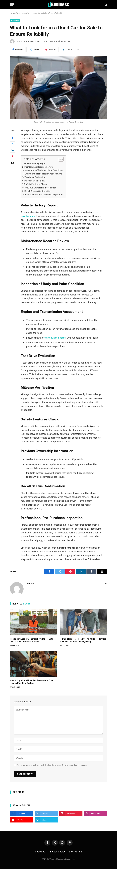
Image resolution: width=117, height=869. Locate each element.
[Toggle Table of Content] (60, 159)
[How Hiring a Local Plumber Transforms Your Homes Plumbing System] (33, 664)
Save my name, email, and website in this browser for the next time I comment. (52, 765)
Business (15, 21)
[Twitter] (12, 143)
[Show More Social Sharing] (78, 49)
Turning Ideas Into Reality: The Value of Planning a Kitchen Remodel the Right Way (83, 640)
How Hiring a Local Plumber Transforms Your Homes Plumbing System (31, 681)
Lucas (21, 41)
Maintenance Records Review (38, 167)
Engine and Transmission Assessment (43, 173)
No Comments (51, 41)
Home (12, 13)
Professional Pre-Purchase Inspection (44, 194)
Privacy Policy (57, 852)
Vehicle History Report (35, 163)
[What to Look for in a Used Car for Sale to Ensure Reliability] (58, 87)
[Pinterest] (12, 156)
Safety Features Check (35, 184)
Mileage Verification (34, 180)
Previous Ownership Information (40, 187)
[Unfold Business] (58, 4)
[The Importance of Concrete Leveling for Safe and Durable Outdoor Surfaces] (33, 622)
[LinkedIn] (12, 150)
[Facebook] (12, 137)
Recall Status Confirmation (37, 191)
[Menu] (12, 4)
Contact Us (75, 852)
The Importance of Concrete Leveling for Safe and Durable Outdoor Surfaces (31, 640)
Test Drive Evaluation (34, 177)
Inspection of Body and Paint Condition (43, 170)
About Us (40, 852)
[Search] (105, 4)
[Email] (12, 162)
